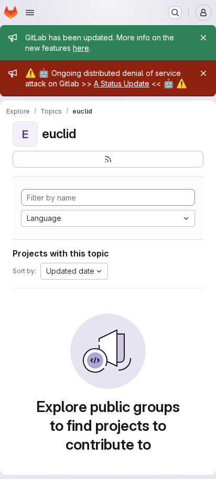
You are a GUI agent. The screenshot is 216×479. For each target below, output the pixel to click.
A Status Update (121, 83)
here (81, 47)
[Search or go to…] (175, 12)
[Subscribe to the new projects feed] (108, 159)
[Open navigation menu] (29, 12)
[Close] (203, 37)
